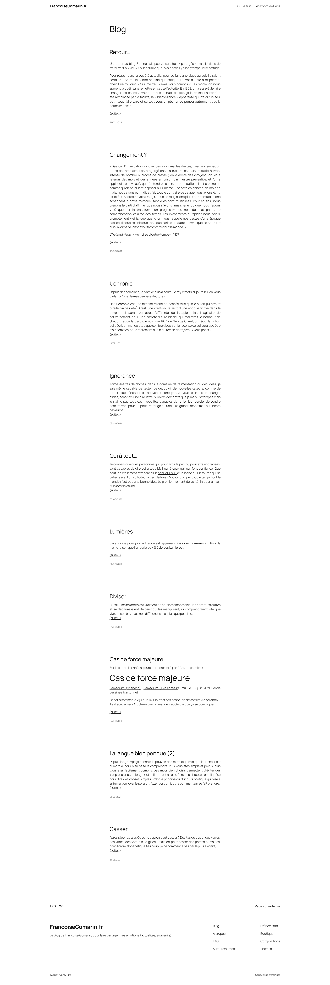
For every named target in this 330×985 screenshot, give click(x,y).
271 (61, 906)
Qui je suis (244, 6)
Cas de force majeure (136, 659)
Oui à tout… (123, 456)
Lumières (121, 531)
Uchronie (121, 283)
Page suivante (267, 906)
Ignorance (122, 375)
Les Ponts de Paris (267, 6)
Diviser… (120, 596)
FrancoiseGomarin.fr (68, 6)
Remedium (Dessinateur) (161, 688)
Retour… (120, 52)
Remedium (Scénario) (125, 688)
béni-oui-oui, (167, 473)
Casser (119, 829)
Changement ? (128, 155)
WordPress (274, 974)
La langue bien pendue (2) (142, 753)
